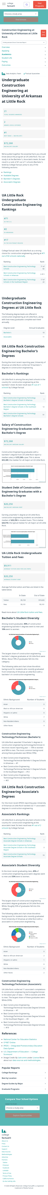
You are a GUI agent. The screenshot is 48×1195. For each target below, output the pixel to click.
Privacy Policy (7, 1176)
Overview (6, 47)
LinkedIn (5, 1170)
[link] (24, 47)
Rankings (7, 172)
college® (6, 1136)
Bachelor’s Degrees (12, 178)
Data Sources (6, 1152)
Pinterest (6, 1165)
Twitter (5, 1162)
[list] (24, 47)
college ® (11, 4)
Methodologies (7, 1154)
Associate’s (8, 337)
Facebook (6, 1168)
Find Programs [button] (39, 4)
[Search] (27, 4)
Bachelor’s (7, 332)
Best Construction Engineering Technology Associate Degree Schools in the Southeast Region (19, 847)
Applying (5, 50)
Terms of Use (7, 1173)
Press (3, 1144)
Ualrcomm (22, 1057)
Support (4, 1149)
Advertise (5, 1157)
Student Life (7, 58)
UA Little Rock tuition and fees (29, 612)
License (36, 1057)
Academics (6, 54)
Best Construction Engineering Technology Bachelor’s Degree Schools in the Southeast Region (20, 406)
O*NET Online (9, 1042)
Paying (4, 61)
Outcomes (6, 65)
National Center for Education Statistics (20, 1039)
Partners (4, 1160)
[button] (43, 33)
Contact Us (5, 1146)
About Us (5, 1141)
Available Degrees (11, 175)
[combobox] (27, 4)
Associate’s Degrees (12, 182)
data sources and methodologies (26, 1060)
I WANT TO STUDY (11, 1104)
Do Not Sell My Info (9, 1181)
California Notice (8, 1179)
